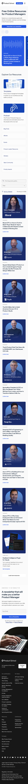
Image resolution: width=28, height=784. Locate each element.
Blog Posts (6, 129)
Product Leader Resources (11, 149)
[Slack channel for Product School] (2, 757)
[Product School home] (8, 3)
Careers (4, 748)
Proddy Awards (8, 169)
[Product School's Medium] (18, 757)
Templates (4, 724)
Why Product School (7, 739)
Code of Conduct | (9, 762)
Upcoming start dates (7, 712)
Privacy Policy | (18, 762)
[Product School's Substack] (25, 757)
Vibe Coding (5, 680)
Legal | (3, 762)
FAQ (3, 751)
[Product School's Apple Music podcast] (23, 757)
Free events (4, 729)
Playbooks (4, 726)
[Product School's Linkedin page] (5, 757)
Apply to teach (5, 746)
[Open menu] (24, 3)
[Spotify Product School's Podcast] (20, 757)
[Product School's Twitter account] (15, 757)
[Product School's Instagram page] (7, 757)
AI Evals (3, 693)
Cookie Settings (10, 764)
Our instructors (5, 744)
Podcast (4, 722)
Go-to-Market (5, 699)
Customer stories (19, 683)
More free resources (7, 731)
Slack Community (8, 162)
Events (5, 142)
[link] (19, 3)
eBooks (6, 135)
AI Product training (19, 676)
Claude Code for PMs (7, 683)
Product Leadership (6, 702)
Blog (3, 719)
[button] (14, 26)
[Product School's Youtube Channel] (12, 757)
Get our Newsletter (14, 617)
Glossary (6, 156)
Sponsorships (18, 727)
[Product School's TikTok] (10, 757)
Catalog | (4, 774)
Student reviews (6, 741)
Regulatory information (7, 771)
